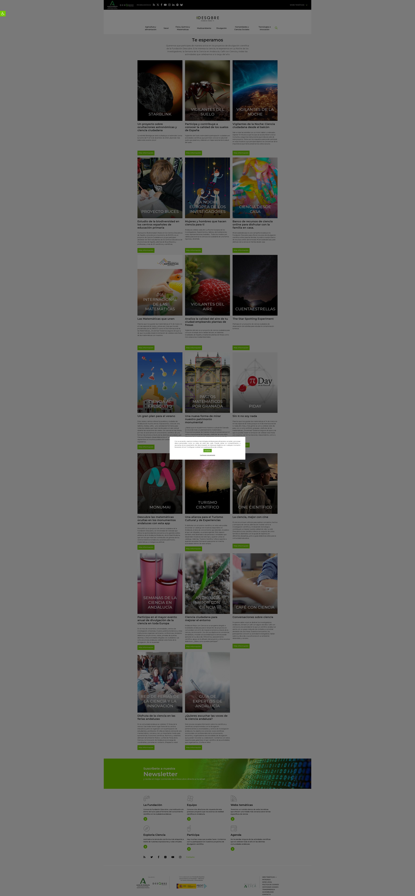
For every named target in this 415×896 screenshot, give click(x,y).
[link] (3, 13)
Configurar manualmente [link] (207, 455)
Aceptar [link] (207, 450)
